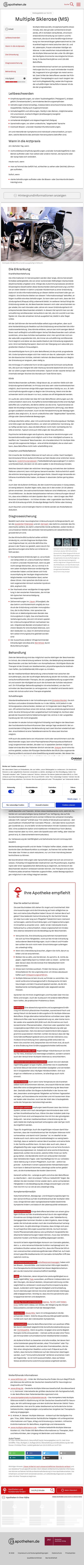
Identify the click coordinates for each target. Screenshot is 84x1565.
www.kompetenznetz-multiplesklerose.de (28, 1397)
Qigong (45, 1302)
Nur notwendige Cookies (15, 805)
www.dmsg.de (17, 1388)
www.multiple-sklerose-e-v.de (23, 1427)
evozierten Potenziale (24, 524)
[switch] (32, 791)
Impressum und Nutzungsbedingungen (33, 1553)
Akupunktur (30, 1313)
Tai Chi (53, 1302)
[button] (17, 1453)
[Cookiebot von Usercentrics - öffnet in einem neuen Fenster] (73, 758)
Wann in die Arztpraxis (15, 46)
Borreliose (39, 643)
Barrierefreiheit (51, 1558)
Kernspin (45, 524)
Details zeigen (73, 799)
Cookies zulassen (68, 805)
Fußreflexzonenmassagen (48, 1262)
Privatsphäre (70, 1553)
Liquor (32, 601)
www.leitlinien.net (18, 1379)
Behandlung (10, 71)
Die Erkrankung (11, 54)
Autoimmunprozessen (27, 461)
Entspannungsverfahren (36, 975)
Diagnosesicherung (13, 63)
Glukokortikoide (59, 700)
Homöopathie (23, 1330)
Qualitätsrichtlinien (34, 1558)
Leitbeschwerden (12, 38)
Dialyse (58, 747)
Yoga (31, 1279)
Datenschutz (57, 1553)
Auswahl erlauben (42, 805)
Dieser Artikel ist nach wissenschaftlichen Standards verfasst (46, 1466)
